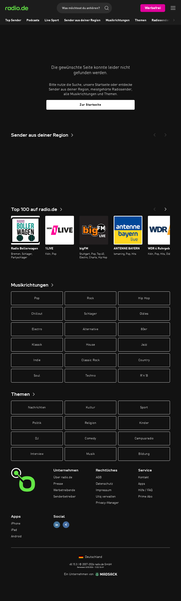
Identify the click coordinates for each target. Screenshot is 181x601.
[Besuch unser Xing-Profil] (66, 525)
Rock (90, 298)
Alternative (90, 329)
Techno (90, 375)
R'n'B (144, 375)
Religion (90, 423)
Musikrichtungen (118, 20)
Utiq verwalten (106, 496)
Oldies (144, 313)
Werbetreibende (64, 490)
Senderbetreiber (64, 496)
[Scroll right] (174, 20)
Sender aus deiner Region (82, 20)
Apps (141, 483)
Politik (36, 423)
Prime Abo (145, 496)
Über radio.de (62, 477)
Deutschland (93, 557)
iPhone (15, 523)
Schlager (90, 313)
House (90, 344)
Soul (37, 375)
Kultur (90, 407)
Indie (36, 360)
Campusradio (144, 438)
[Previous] (154, 133)
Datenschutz (104, 483)
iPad (14, 530)
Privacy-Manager (107, 502)
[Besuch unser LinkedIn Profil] (56, 525)
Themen (140, 20)
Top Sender (13, 20)
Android (16, 536)
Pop (37, 298)
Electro (37, 329)
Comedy (90, 438)
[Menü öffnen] (173, 8)
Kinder (144, 423)
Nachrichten (37, 407)
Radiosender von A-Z (166, 20)
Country (144, 360)
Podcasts (32, 20)
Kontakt (143, 477)
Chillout (37, 313)
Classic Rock (90, 360)
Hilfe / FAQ (145, 490)
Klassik (37, 344)
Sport (144, 407)
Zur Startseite (90, 104)
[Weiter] (165, 207)
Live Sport (52, 20)
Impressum (103, 490)
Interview (36, 454)
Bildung (143, 454)
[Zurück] (154, 207)
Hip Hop (144, 298)
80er (144, 329)
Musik (90, 454)
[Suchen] (106, 8)
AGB (99, 477)
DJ (37, 438)
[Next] (165, 133)
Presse (58, 483)
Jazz (144, 344)
